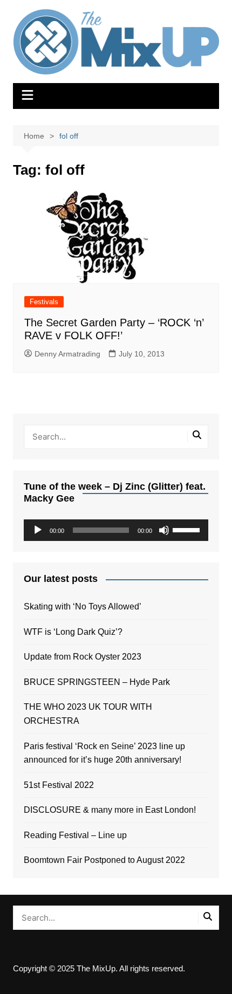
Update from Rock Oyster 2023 (82, 656)
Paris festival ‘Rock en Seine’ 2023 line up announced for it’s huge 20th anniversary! (104, 753)
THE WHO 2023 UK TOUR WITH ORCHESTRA (88, 713)
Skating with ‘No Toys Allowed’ (82, 606)
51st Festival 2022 (59, 785)
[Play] (37, 530)
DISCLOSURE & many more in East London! (110, 809)
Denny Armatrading (67, 353)
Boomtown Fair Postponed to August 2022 (104, 860)
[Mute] (164, 530)
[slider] (188, 529)
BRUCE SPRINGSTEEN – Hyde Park (99, 682)
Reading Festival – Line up (75, 835)
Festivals (44, 302)
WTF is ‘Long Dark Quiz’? (73, 631)
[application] (116, 530)
